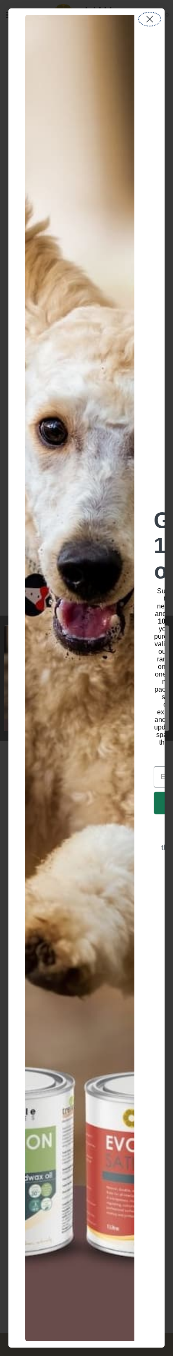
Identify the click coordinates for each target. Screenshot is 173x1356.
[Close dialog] (149, 19)
